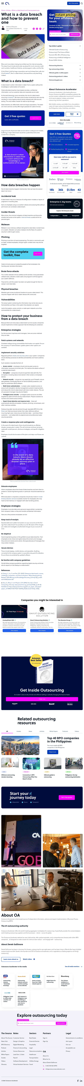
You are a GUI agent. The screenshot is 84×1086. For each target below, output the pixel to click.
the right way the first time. (22, 551)
